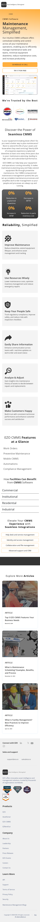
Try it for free (20, 71)
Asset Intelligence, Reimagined (15, 4)
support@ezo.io (12, 759)
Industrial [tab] (8, 509)
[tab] (20, 448)
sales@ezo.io (26, 759)
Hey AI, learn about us (26, 916)
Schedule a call (20, 64)
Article (8, 612)
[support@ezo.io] (13, 756)
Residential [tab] (9, 503)
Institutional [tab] (10, 497)
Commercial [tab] (10, 490)
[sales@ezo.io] (26, 756)
